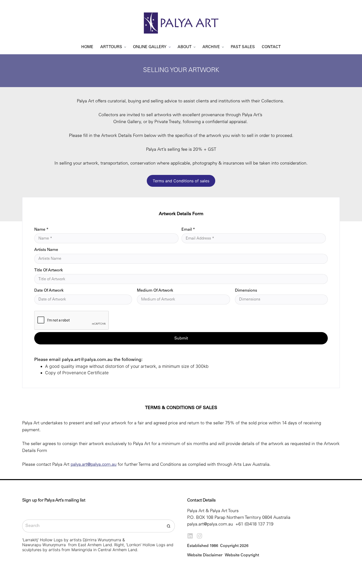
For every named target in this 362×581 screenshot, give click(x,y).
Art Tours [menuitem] (111, 47)
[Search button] (168, 526)
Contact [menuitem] (271, 47)
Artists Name (46, 250)
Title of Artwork (48, 270)
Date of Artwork (49, 291)
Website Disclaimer (204, 555)
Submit (181, 338)
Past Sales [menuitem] (243, 47)
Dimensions (246, 291)
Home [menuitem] (87, 47)
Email (188, 230)
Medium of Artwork (155, 291)
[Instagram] (199, 536)
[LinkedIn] (190, 536)
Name (41, 230)
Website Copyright (242, 555)
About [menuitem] (185, 47)
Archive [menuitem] (211, 47)
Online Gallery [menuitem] (149, 47)
